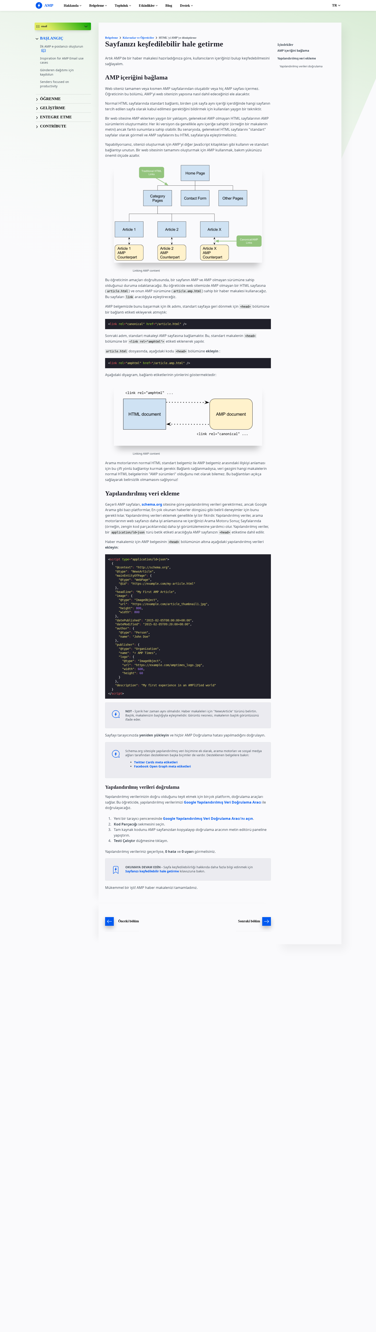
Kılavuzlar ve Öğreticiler (138, 37)
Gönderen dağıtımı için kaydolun (57, 72)
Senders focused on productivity (54, 84)
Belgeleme (96, 5)
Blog (168, 5)
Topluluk (121, 5)
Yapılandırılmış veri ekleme (296, 58)
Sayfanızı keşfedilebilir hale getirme (152, 871)
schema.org (152, 504)
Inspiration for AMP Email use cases (62, 60)
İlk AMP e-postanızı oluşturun (61, 47)
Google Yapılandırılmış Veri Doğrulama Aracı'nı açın (208, 818)
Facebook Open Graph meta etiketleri (162, 766)
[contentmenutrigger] (307, 46)
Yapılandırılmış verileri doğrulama (301, 66)
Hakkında (71, 5)
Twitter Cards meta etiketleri (156, 762)
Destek (185, 5)
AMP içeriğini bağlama (293, 51)
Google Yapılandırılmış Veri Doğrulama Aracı (222, 802)
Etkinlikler (147, 5)
